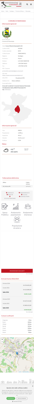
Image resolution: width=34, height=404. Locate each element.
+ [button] (2, 339)
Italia (7, 11)
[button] (17, 401)
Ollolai (4, 324)
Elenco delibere (16, 80)
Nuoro (4, 330)
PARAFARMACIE (25, 192)
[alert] (17, 394)
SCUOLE (24, 194)
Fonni (4, 322)
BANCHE (10, 194)
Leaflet (20, 371)
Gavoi (4, 332)
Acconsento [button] (11, 398)
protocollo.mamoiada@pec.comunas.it (12, 71)
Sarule (4, 326)
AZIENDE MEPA (24, 196)
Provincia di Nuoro (20, 11)
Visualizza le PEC (20, 78)
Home (2, 11)
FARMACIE (10, 192)
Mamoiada (28, 11)
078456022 (7, 89)
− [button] (2, 342)
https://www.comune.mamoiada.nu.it (12, 75)
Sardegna (12, 11)
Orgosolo (5, 320)
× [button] (32, 386)
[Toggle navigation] (27, 4)
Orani (4, 328)
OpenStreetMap (26, 371)
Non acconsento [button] (22, 398)
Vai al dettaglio (29, 273)
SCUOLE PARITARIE (10, 198)
